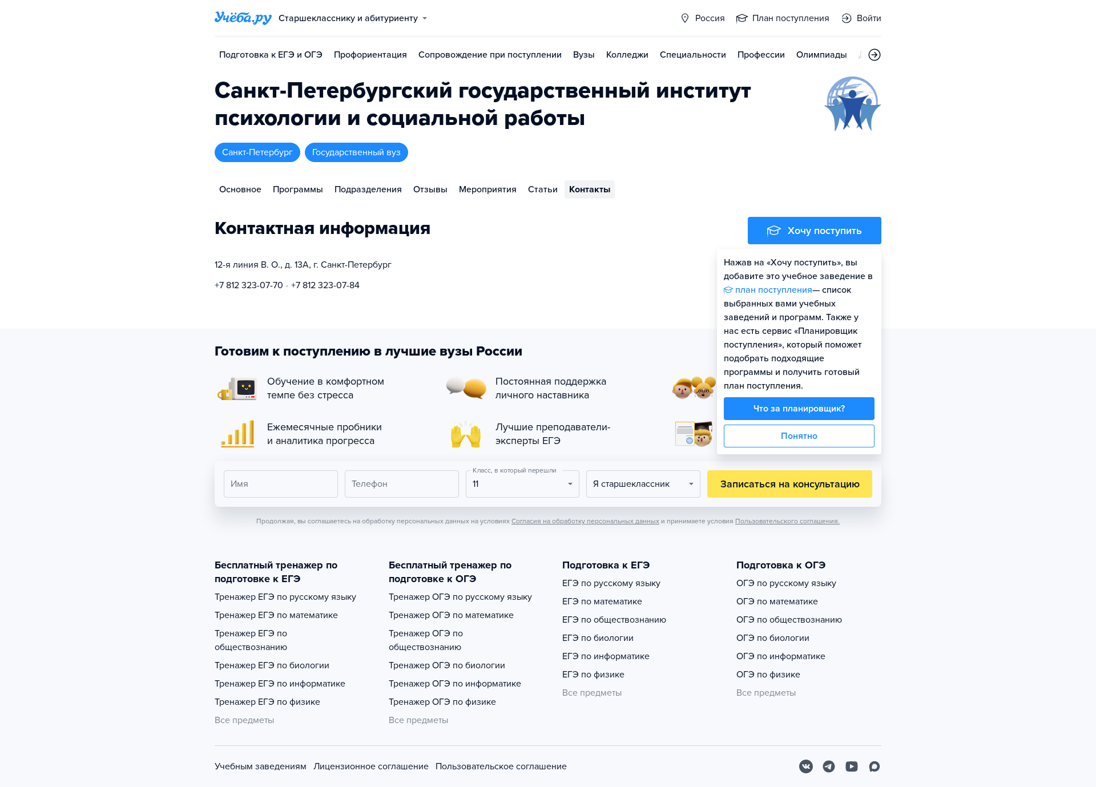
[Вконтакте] (806, 766)
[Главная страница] (243, 18)
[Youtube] (852, 766)
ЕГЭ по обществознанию (614, 619)
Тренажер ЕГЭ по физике (267, 702)
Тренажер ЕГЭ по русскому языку (285, 597)
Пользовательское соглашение (501, 766)
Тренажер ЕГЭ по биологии (272, 665)
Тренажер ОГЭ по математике (451, 615)
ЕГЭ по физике (593, 674)
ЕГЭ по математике (602, 601)
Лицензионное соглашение (371, 766)
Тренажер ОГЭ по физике (442, 702)
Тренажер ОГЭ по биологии (447, 665)
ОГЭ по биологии (772, 638)
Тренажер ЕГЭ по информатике (280, 683)
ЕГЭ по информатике (606, 656)
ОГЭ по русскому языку (786, 583)
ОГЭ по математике (777, 601)
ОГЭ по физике (768, 674)
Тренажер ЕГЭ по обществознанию (251, 640)
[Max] (874, 766)
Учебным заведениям (261, 766)
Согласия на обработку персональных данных (585, 521)
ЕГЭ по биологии (598, 638)
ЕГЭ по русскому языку (611, 583)
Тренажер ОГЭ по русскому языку (460, 597)
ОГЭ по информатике (780, 656)
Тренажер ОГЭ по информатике (455, 683)
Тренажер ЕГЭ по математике (276, 615)
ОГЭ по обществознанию (789, 619)
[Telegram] (829, 766)
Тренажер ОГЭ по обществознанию (426, 640)
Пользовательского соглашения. (787, 521)
